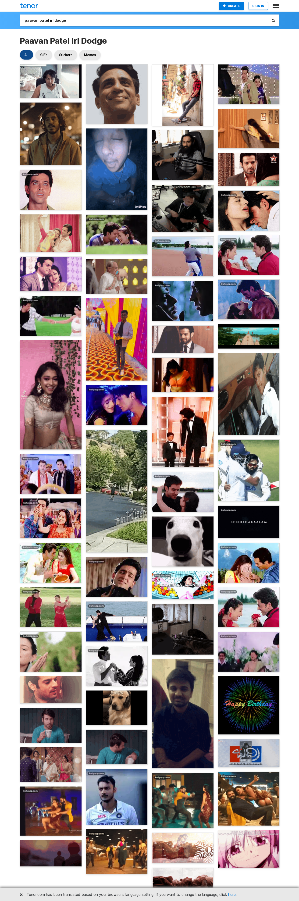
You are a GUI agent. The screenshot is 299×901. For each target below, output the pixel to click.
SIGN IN (258, 6)
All (26, 55)
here (232, 894)
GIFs (43, 55)
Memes (90, 55)
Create (234, 6)
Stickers (65, 55)
